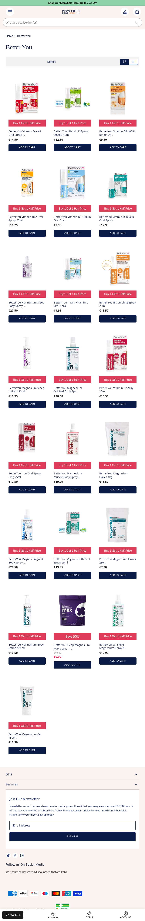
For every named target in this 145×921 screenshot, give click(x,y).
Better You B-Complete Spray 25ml (117, 304)
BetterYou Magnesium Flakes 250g (117, 560)
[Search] (137, 22)
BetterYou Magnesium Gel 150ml (25, 735)
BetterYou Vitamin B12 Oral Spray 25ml (25, 218)
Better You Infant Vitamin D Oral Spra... (71, 304)
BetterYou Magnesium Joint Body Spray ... (25, 560)
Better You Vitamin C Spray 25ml (116, 389)
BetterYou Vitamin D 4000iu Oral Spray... (116, 218)
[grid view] (124, 62)
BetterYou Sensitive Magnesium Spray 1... (113, 646)
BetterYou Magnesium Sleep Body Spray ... (26, 304)
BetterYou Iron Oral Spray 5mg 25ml (24, 475)
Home (9, 35)
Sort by (51, 61)
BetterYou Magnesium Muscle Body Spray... (68, 475)
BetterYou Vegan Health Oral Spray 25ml (72, 560)
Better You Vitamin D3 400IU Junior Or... (117, 133)
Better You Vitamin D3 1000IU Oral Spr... (72, 218)
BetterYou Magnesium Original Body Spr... (68, 389)
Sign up (72, 836)
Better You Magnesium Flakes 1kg (113, 475)
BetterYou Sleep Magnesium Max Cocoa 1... (72, 646)
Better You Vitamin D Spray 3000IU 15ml (71, 133)
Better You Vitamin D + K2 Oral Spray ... (24, 133)
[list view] (133, 62)
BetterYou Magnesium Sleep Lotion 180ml (26, 389)
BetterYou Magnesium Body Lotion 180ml (26, 646)
